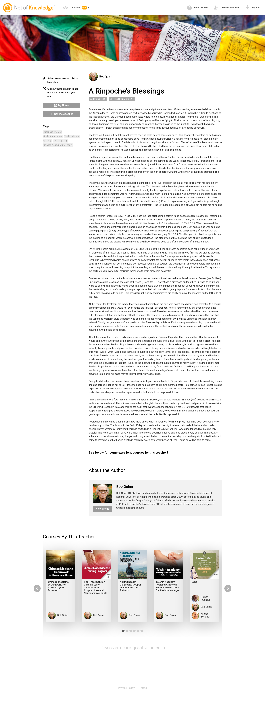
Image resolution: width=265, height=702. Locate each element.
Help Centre (200, 7)
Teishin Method (71, 136)
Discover (77, 7)
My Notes (63, 105)
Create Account (229, 7)
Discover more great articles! (131, 647)
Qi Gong (47, 140)
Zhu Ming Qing (60, 140)
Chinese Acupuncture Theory (57, 145)
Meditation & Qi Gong (122, 99)
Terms (143, 687)
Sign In (255, 7)
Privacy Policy (126, 687)
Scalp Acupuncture (52, 136)
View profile (102, 508)
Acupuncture (98, 99)
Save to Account (63, 114)
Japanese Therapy (52, 132)
